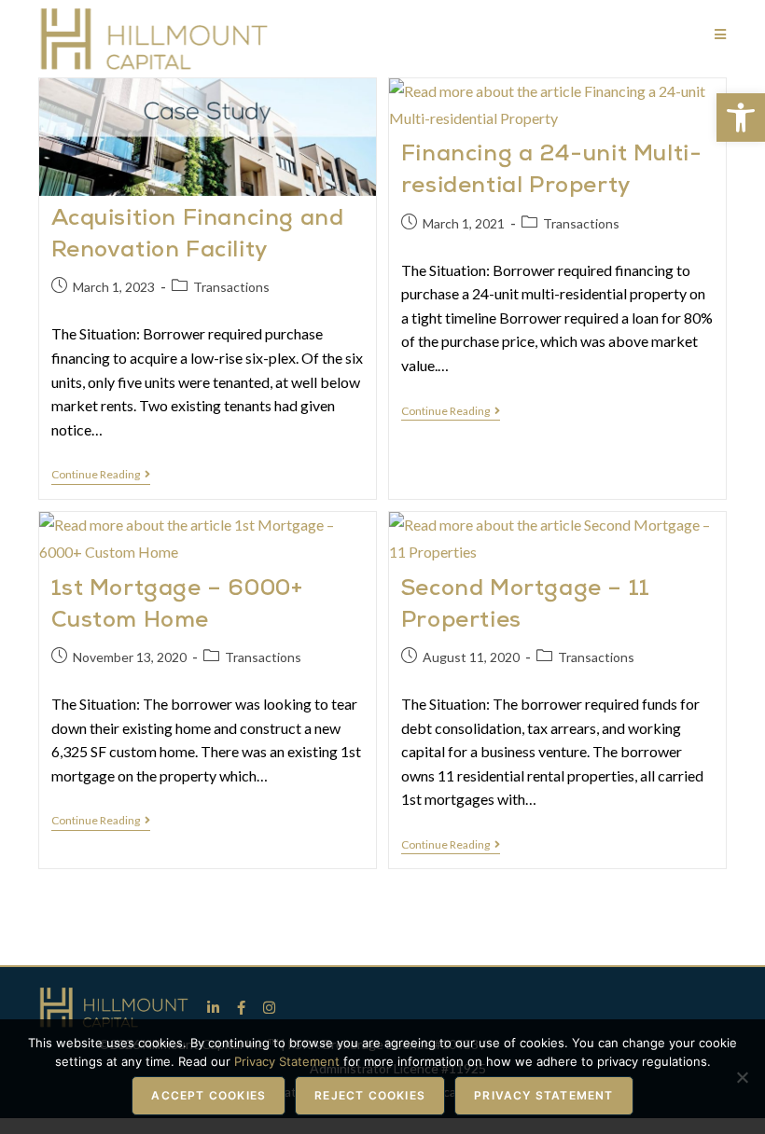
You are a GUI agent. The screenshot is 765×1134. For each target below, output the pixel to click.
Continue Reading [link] (100, 474)
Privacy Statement (543, 1095)
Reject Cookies (369, 1095)
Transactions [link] (231, 287)
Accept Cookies (208, 1095)
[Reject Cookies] (741, 1077)
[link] (740, 117)
